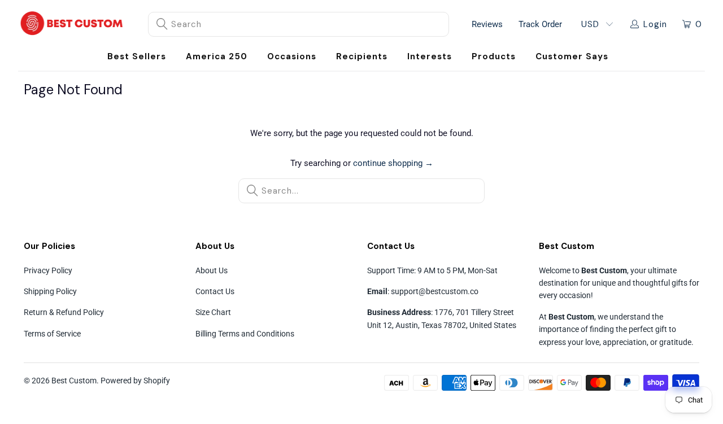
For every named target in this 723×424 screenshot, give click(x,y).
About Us (211, 270)
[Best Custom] (71, 24)
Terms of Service (52, 333)
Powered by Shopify (135, 380)
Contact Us (214, 291)
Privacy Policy (48, 270)
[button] (291, 57)
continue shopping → (393, 163)
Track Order (540, 24)
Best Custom (74, 380)
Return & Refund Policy (64, 312)
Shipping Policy (50, 291)
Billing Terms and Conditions (244, 333)
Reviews (487, 24)
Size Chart (213, 312)
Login (655, 24)
